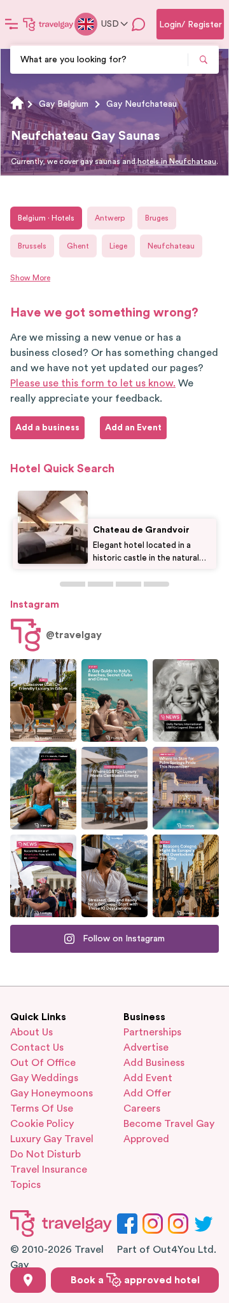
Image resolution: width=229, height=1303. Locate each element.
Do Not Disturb (45, 1154)
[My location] (28, 1280)
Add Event (147, 1078)
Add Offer (147, 1093)
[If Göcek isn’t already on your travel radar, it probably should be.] (43, 700)
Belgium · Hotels (46, 218)
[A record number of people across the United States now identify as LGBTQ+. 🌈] (43, 876)
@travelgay (74, 635)
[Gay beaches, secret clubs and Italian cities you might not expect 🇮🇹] (114, 700)
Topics (25, 1185)
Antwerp (110, 218)
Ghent (78, 246)
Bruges (157, 218)
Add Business (153, 1063)
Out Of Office (43, 1063)
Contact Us (37, 1047)
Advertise (146, 1047)
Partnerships (152, 1032)
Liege (118, 246)
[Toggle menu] (11, 24)
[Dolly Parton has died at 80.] (186, 700)
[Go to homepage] (48, 24)
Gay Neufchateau (141, 104)
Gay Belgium (63, 104)
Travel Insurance (48, 1169)
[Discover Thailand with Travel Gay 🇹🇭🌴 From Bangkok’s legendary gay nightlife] (43, 788)
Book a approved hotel (135, 1280)
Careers (141, 1108)
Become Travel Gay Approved (168, 1131)
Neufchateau (171, 246)
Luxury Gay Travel (52, 1139)
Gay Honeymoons (51, 1093)
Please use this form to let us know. (93, 383)
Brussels (32, 246)
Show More (30, 278)
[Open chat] (138, 24)
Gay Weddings (44, 1078)
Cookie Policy (42, 1124)
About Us (31, 1032)
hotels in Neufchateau (176, 161)
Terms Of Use (41, 1108)
